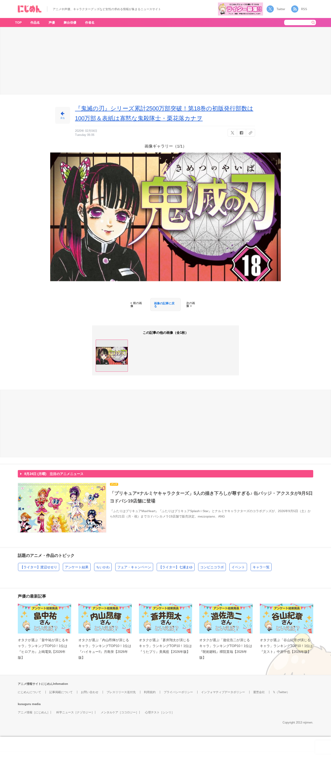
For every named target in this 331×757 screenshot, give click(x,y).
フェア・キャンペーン (134, 567)
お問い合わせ (89, 692)
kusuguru (24, 704)
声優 (52, 22)
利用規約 (150, 692)
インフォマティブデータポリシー (223, 692)
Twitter (281, 9)
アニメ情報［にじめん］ (34, 712)
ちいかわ (103, 567)
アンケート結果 (76, 567)
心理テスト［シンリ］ (159, 712)
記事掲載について (61, 692)
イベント (238, 567)
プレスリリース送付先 (121, 692)
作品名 (35, 22)
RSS (304, 9)
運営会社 (259, 692)
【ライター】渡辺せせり (38, 567)
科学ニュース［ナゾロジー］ (75, 712)
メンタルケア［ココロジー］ (120, 712)
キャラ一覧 (261, 567)
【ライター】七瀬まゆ (176, 567)
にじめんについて (29, 692)
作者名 (90, 22)
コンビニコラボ (212, 567)
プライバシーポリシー (178, 692)
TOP (18, 22)
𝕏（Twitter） (281, 692)
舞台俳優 (70, 22)
